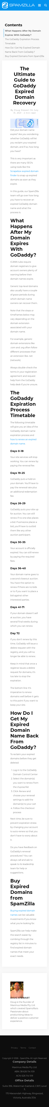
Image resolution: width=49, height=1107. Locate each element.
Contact (32, 1048)
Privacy (14, 1048)
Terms (23, 1048)
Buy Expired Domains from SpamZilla (24, 56)
